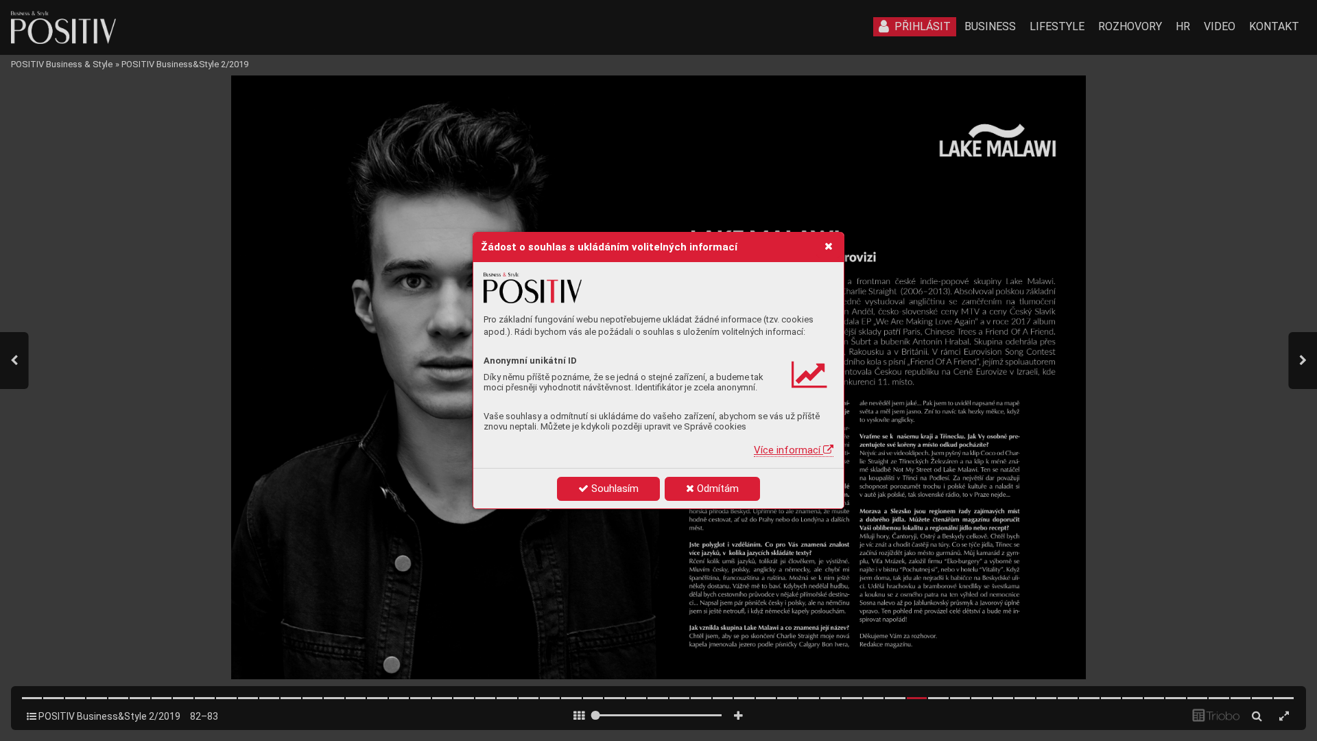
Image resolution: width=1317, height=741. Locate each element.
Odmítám (716, 488)
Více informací (788, 450)
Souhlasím (614, 488)
